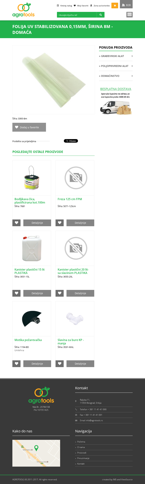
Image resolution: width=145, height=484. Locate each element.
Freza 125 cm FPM (70, 199)
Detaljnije (37, 222)
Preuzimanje (82, 458)
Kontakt (80, 463)
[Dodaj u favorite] (16, 222)
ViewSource (127, 479)
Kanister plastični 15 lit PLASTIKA (29, 271)
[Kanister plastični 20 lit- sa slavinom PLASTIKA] (75, 248)
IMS (115, 479)
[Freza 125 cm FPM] (75, 177)
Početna (80, 441)
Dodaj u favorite (29, 127)
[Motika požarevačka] (32, 318)
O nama (80, 447)
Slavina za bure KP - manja (71, 341)
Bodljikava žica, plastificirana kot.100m (29, 200)
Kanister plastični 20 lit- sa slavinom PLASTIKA (73, 271)
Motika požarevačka (28, 340)
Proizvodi (80, 452)
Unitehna (19, 350)
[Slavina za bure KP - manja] (75, 318)
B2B (128, 5)
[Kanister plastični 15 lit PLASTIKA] (32, 248)
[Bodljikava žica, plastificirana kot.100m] (32, 177)
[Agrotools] (23, 16)
